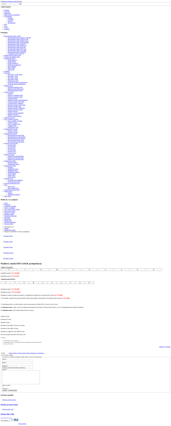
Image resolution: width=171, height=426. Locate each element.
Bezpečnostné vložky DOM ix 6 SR (18, 39)
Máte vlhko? (7, 196)
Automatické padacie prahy (12, 190)
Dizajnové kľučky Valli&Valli (16, 108)
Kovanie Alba (12, 145)
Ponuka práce (8, 220)
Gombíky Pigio (12, 125)
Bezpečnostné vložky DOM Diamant (18, 42)
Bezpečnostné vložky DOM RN (17, 52)
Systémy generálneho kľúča (12, 57)
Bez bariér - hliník (13, 79)
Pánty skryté (11, 186)
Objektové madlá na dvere (15, 87)
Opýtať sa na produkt (6, 267)
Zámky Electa (12, 177)
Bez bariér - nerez (13, 76)
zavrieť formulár (12, 390)
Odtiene (10, 193)
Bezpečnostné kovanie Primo (16, 142)
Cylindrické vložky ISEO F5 (16, 53)
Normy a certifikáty (9, 208)
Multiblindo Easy (13, 170)
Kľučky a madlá (12, 130)
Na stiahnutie (8, 16)
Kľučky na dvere (9, 92)
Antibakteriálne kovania (11, 129)
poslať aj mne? (6, 385)
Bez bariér (7, 73)
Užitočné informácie (10, 222)
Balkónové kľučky (13, 114)
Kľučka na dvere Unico (9, 405)
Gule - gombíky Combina (15, 121)
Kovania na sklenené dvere (12, 183)
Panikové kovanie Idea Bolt (15, 158)
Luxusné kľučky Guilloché (15, 103)
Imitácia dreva (8, 191)
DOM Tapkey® (12, 60)
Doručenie (7, 217)
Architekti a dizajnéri (10, 206)
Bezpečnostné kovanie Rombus (17, 137)
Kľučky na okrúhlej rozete (15, 95)
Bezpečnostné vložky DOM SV (17, 44)
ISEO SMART (12, 66)
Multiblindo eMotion (14, 172)
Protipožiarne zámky (13, 164)
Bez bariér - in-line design (15, 74)
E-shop (6, 27)
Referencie (7, 204)
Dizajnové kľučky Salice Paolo (16, 105)
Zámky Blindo (12, 174)
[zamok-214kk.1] (8, 253)
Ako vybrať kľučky (9, 211)
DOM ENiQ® (12, 61)
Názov (4, 359)
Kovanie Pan (11, 148)
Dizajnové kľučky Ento (14, 106)
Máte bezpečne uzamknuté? (12, 15)
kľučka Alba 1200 (7, 414)
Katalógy (10, 18)
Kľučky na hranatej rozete (15, 97)
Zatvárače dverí (8, 178)
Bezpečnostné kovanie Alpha (16, 135)
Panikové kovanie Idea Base (16, 156)
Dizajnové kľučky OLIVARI (16, 101)
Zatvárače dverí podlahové (15, 180)
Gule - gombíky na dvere (11, 119)
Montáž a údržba (9, 214)
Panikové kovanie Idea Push (16, 159)
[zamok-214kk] (8, 236)
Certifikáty (11, 19)
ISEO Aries (11, 69)
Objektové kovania (9, 117)
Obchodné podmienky (10, 216)
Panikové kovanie (13, 132)
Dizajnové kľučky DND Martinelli (17, 100)
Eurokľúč (7, 71)
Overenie (5, 388)
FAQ (5, 24)
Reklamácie (7, 219)
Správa (4, 369)
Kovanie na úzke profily (11, 143)
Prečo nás (7, 11)
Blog (5, 26)
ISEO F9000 (11, 68)
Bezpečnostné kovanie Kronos (16, 138)
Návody (10, 21)
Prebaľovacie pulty (13, 81)
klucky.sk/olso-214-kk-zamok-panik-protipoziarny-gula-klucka (26, 353)
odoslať (5, 390)
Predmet (5, 366)
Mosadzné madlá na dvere (15, 90)
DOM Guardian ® (13, 63)
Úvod (5, 203)
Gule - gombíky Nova (14, 124)
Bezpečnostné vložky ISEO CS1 (17, 49)
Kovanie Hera (12, 146)
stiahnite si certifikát (164, 347)
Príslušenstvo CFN (13, 127)
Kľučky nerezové (13, 111)
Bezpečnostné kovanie (10, 133)
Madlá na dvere (8, 85)
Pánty (5, 185)
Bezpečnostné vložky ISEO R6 (16, 47)
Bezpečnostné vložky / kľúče (12, 36)
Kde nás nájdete (8, 224)
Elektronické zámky (9, 58)
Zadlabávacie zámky (10, 161)
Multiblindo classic (13, 169)
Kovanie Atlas (12, 150)
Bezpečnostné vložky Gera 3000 (17, 50)
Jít (20, 4)
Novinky (6, 10)
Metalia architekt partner (15, 1)
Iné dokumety (12, 23)
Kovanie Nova (12, 153)
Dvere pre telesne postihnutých (16, 84)
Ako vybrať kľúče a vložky (12, 209)
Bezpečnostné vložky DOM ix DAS (18, 41)
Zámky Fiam (11, 175)
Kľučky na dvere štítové (14, 116)
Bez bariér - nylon (13, 77)
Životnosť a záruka (9, 212)
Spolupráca (7, 13)
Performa (10, 167)
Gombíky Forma (12, 122)
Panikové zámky (12, 162)
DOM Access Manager (14, 65)
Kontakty (7, 29)
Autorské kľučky (12, 98)
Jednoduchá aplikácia (14, 194)
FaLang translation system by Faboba (6, 417)
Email (4, 362)
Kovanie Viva (12, 151)
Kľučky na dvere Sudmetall (15, 113)
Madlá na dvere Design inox (16, 89)
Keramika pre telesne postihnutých (17, 82)
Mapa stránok (22, 423)
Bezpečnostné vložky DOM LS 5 (17, 45)
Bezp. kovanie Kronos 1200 (16, 140)
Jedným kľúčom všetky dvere (12, 55)
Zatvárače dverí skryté (14, 182)
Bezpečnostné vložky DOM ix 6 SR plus (19, 37)
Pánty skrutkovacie (13, 188)
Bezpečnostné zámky (10, 166)
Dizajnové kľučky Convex (15, 109)
